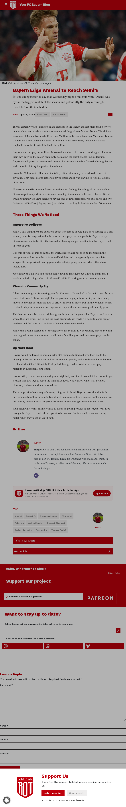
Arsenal (18, 516)
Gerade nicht (76, 793)
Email (4, 739)
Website (4, 753)
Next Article (20, 551)
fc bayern (19, 523)
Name (4, 726)
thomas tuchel (58, 530)
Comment (6, 685)
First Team (42, 114)
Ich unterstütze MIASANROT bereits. (63, 800)
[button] (7, 800)
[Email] (36, 475)
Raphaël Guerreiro (23, 530)
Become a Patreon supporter (25, 596)
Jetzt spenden (53, 793)
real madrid (41, 530)
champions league (48, 516)
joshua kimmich (35, 523)
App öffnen (102, 493)
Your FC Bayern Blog (35, 4)
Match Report (59, 114)
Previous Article (26, 541)
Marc (15, 114)
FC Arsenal (67, 516)
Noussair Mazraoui (56, 523)
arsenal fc (30, 516)
